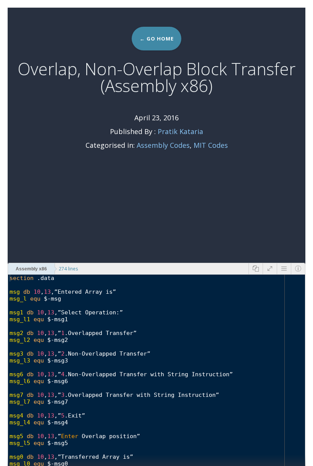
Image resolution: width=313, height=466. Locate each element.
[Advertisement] (156, 205)
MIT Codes (211, 145)
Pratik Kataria (180, 131)
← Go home (157, 38)
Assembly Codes (163, 145)
